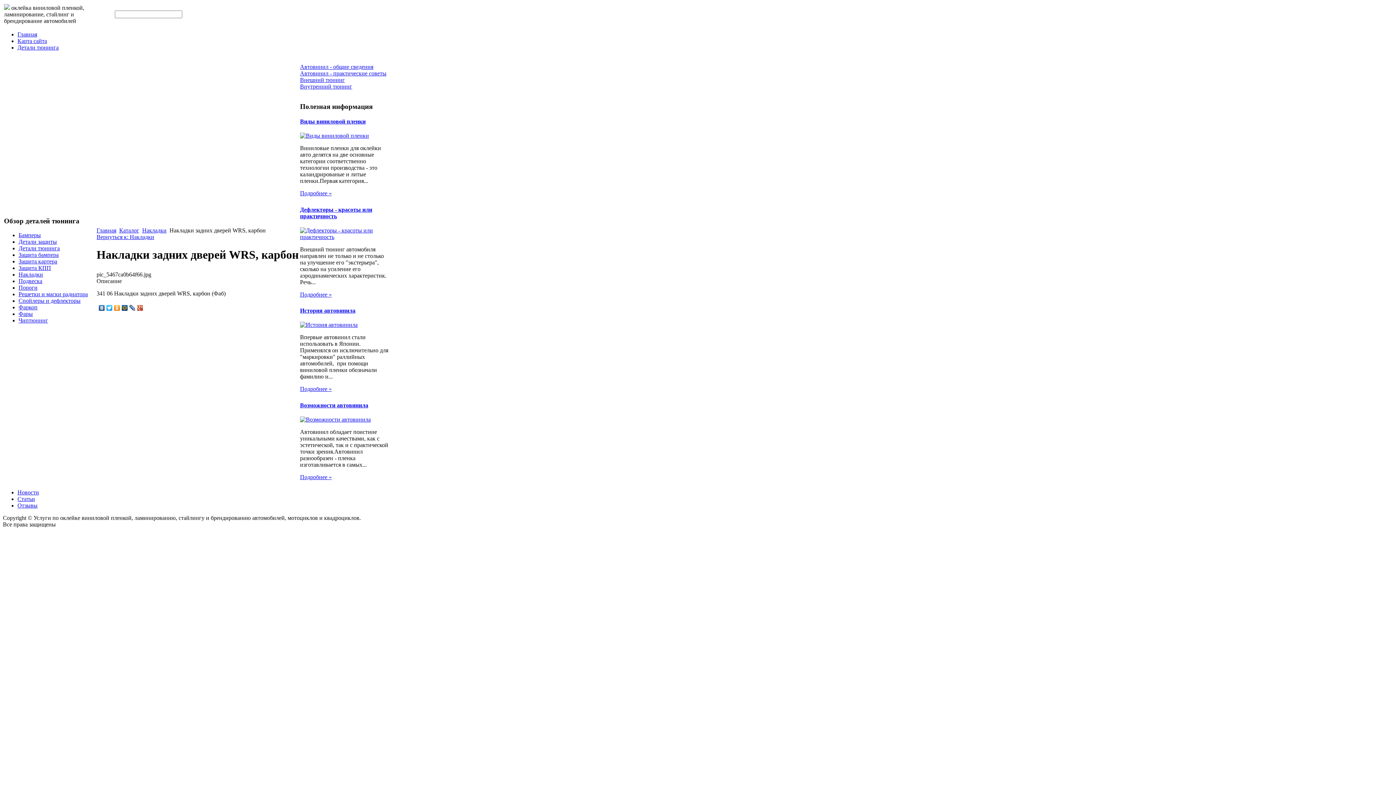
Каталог (129, 230)
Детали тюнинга (38, 47)
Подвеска (30, 281)
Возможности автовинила (334, 405)
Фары (26, 314)
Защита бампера (39, 255)
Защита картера (38, 261)
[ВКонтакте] (102, 308)
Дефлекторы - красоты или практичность (336, 213)
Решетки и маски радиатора (53, 294)
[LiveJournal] (132, 308)
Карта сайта (32, 41)
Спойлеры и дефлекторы (50, 301)
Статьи (26, 499)
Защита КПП (35, 268)
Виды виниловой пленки (333, 121)
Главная (27, 34)
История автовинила (327, 311)
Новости (28, 492)
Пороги (28, 288)
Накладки (31, 274)
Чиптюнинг (33, 320)
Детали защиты (38, 242)
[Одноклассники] (117, 308)
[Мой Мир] (125, 308)
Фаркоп (28, 307)
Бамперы (30, 235)
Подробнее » (316, 193)
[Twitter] (109, 308)
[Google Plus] (140, 308)
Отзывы (28, 505)
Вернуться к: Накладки (125, 237)
